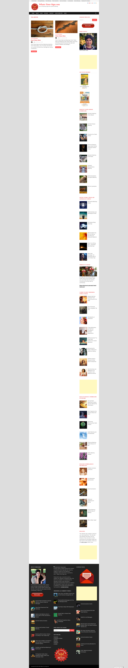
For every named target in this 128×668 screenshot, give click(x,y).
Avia (34, 42)
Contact (52, 13)
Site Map (46, 13)
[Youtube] (89, 3)
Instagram (56, 642)
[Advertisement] (88, 62)
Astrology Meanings (41, 0)
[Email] (96, 3)
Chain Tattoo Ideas (60, 36)
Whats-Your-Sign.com (49, 4)
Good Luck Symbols (63, 0)
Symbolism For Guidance (85, 0)
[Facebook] (88, 3)
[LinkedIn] (95, 3)
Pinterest (56, 641)
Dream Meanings (48, 0)
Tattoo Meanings (34, 38)
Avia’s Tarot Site (58, 13)
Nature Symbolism (55, 0)
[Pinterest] (92, 3)
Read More (34, 51)
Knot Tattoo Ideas (36, 40)
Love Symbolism (70, 0)
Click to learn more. (84, 50)
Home (33, 13)
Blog (41, 13)
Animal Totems (34, 0)
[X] (91, 3)
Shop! (65, 13)
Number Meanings (77, 0)
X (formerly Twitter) (58, 638)
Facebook (56, 637)
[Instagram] (93, 3)
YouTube (56, 639)
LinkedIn (55, 644)
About (37, 13)
